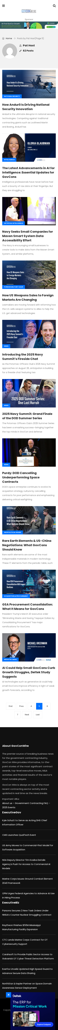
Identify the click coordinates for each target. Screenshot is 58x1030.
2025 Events (8, 807)
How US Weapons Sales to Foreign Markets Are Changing (28, 297)
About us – (8, 803)
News (6, 346)
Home (8, 38)
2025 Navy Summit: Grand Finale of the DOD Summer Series (27, 416)
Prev (21, 706)
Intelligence (9, 160)
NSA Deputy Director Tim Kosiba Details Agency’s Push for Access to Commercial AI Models (26, 864)
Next (27, 714)
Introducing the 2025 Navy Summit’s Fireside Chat (22, 356)
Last (38, 714)
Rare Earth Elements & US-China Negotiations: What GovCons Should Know (26, 545)
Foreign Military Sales (13, 287)
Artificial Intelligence (13, 223)
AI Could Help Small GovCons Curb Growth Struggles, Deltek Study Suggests (28, 672)
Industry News (10, 659)
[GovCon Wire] (29, 11)
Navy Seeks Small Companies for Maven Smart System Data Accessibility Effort (27, 235)
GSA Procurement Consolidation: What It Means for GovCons (27, 606)
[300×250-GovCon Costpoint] (32, 1011)
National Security (12, 96)
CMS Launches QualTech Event (19, 834)
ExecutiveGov (11, 812)
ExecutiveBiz (10, 902)
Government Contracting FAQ (32, 803)
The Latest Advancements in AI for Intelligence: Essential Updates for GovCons (28, 172)
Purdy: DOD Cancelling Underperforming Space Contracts (21, 477)
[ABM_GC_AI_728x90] (29, 25)
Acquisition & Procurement (16, 596)
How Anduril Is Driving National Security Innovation (26, 107)
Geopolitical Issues (12, 532)
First (10, 706)
